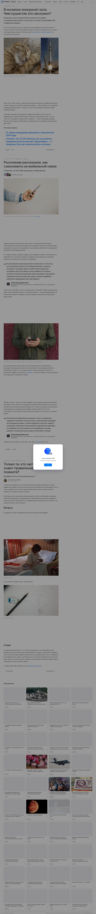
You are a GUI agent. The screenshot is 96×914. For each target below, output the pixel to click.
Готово (48, 465)
